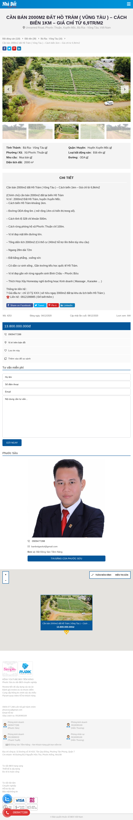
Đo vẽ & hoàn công (10, 772)
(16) (51, 38)
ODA (83, 157)
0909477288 (14, 334)
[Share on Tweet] (9, 48)
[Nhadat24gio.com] (8, 4)
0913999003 (13, 737)
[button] (125, 89)
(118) (11, 38)
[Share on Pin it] (14, 48)
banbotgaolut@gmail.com (44, 546)
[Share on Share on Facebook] (4, 48)
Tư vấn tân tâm (9, 783)
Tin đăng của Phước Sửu (66, 558)
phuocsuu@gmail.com (12, 710)
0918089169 (76, 725)
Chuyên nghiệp (9, 786)
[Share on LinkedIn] (19, 48)
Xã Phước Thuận (34, 152)
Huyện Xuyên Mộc (98, 147)
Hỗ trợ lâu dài (8, 789)
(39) (30, 38)
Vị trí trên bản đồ (16, 342)
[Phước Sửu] (66, 498)
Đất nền (98, 152)
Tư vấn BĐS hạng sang (12, 766)
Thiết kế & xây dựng (11, 769)
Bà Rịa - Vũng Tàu (34, 147)
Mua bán (24, 157)
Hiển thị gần (121, 575)
